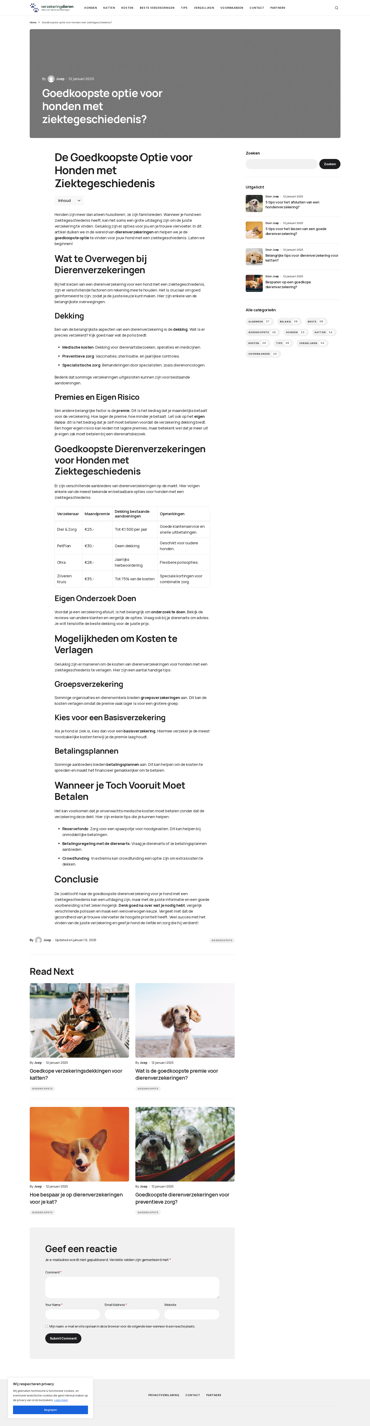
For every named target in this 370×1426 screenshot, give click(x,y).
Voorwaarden (262, 354)
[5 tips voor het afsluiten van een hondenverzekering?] (254, 203)
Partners (213, 1395)
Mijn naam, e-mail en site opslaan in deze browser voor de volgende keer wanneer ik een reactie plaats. (122, 1326)
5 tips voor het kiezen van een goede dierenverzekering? (296, 231)
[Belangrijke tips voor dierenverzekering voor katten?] (254, 256)
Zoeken (253, 153)
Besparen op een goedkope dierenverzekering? (288, 284)
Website (170, 1305)
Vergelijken (311, 343)
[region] (50, 1397)
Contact (192, 1395)
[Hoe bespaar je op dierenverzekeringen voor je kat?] (79, 1144)
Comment (53, 1272)
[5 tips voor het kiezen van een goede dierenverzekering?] (254, 230)
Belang (289, 321)
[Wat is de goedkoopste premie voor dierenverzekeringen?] (185, 1020)
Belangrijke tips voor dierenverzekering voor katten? (302, 258)
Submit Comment (63, 1338)
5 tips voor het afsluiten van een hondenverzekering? (292, 204)
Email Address (116, 1305)
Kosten (257, 343)
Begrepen (50, 1410)
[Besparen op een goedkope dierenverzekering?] (254, 283)
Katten (324, 332)
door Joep (272, 196)
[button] (336, 8)
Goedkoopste (222, 940)
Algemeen (259, 321)
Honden (295, 332)
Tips (282, 343)
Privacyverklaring (163, 1395)
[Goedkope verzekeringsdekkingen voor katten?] (79, 1020)
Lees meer (61, 1400)
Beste (315, 321)
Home (33, 22)
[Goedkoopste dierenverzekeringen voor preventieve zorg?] (185, 1144)
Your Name (54, 1305)
